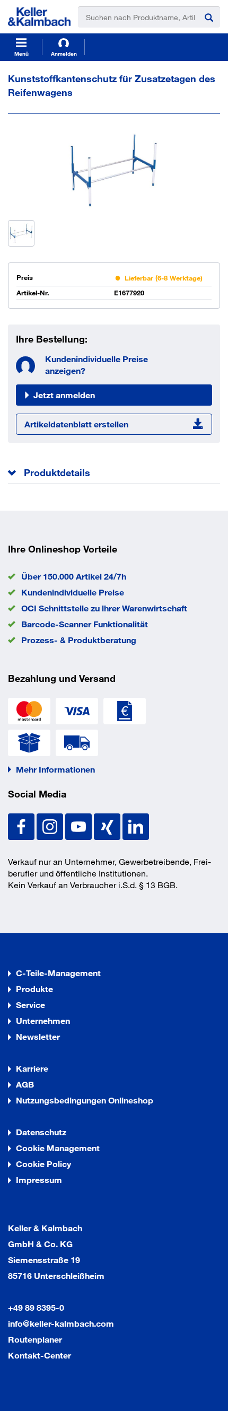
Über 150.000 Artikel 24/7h (73, 576)
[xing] (108, 825)
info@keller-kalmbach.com (61, 1323)
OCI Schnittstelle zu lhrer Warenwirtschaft (104, 608)
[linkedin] (135, 825)
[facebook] (22, 825)
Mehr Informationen (55, 769)
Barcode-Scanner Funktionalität (84, 624)
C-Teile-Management (58, 973)
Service (30, 1005)
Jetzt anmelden (64, 395)
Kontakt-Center (39, 1355)
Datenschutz (41, 1132)
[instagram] (51, 825)
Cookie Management (58, 1148)
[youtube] (79, 825)
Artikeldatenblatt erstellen (76, 424)
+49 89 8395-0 (36, 1307)
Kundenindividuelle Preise (72, 592)
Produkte (34, 989)
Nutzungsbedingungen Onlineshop (84, 1100)
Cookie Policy (43, 1164)
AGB (25, 1084)
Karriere (32, 1068)
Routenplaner (35, 1339)
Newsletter (38, 1036)
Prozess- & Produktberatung (78, 640)
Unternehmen (43, 1020)
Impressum (39, 1180)
